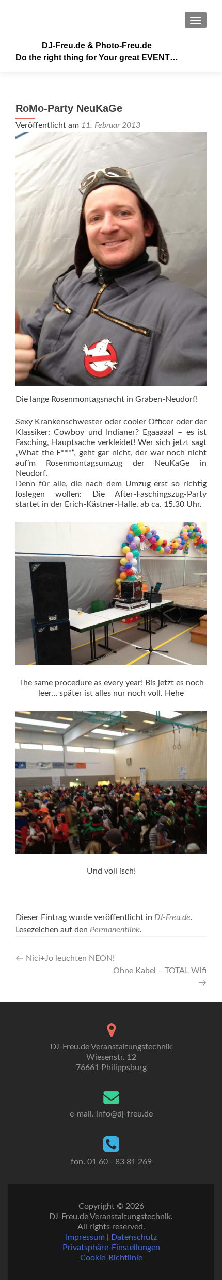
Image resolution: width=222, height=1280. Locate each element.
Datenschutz (134, 1237)
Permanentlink (115, 930)
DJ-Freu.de (172, 917)
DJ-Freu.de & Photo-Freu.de (97, 45)
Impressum (85, 1237)
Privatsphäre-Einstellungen (111, 1247)
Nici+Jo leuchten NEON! (65, 958)
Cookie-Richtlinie (111, 1258)
